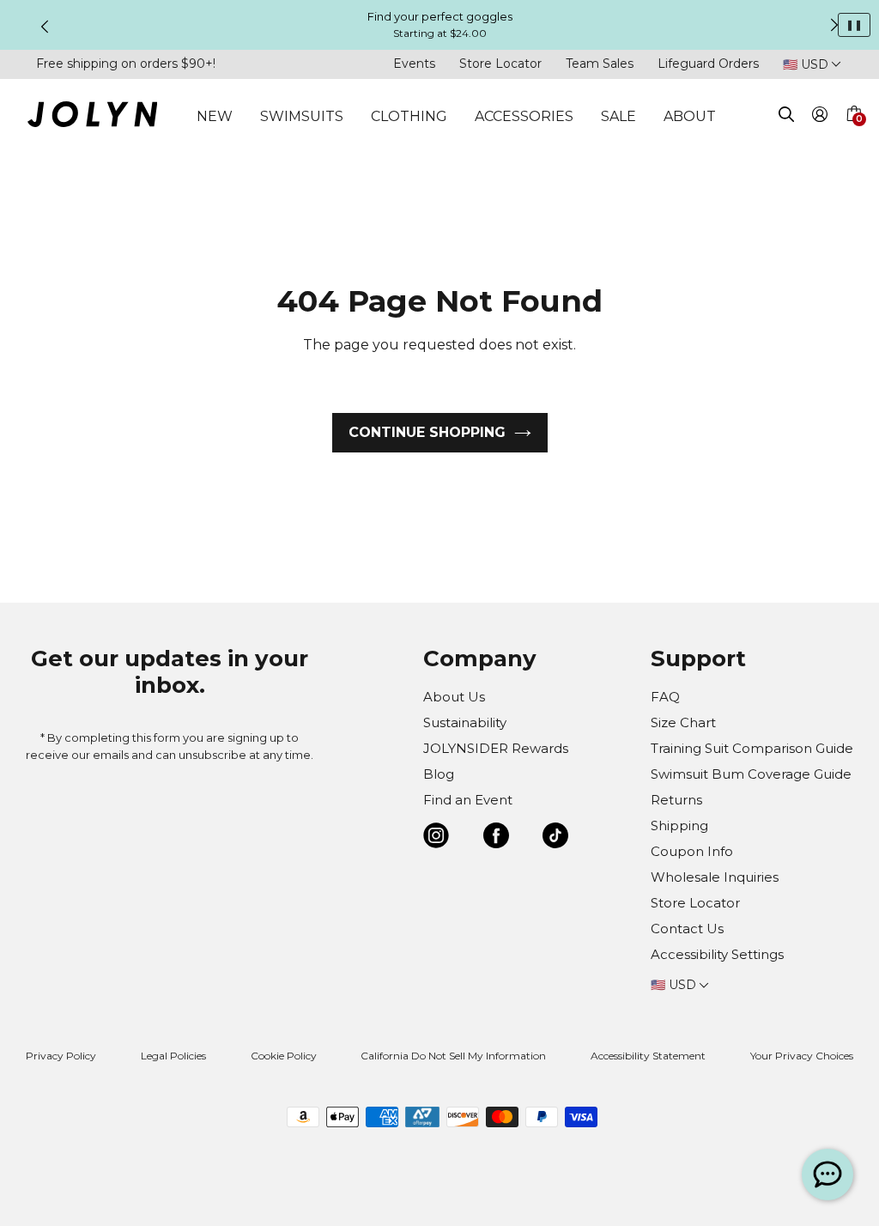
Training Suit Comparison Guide (752, 748)
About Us (454, 697)
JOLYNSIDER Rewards (495, 748)
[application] (827, 1174)
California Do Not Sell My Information (453, 1055)
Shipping (679, 825)
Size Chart (683, 722)
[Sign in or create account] (820, 117)
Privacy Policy (61, 1055)
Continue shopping (427, 432)
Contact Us (687, 928)
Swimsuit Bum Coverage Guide (751, 774)
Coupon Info (692, 851)
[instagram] (436, 838)
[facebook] (496, 838)
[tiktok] (555, 838)
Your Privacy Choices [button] (801, 1055)
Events (414, 63)
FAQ (665, 697)
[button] (853, 134)
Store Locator (500, 63)
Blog (438, 774)
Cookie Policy (284, 1055)
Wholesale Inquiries (715, 877)
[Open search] (786, 117)
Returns (676, 800)
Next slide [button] (834, 25)
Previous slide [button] (44, 26)
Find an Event (467, 800)
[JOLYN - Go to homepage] (92, 117)
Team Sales (599, 63)
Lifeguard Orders (708, 63)
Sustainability (464, 722)
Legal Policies (173, 1055)
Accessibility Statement (648, 1055)
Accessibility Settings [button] (717, 954)
